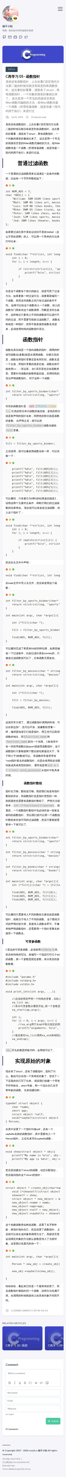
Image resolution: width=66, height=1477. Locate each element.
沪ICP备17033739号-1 (12, 1459)
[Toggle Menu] (60, 9)
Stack (11, 1469)
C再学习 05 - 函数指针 (23, 76)
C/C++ (11, 69)
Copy (55, 186)
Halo (13, 1465)
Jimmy (28, 1469)
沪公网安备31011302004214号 (16, 1462)
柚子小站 (7, 26)
